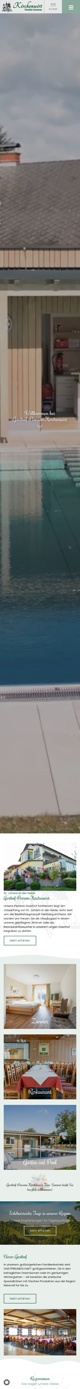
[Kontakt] (53, 4)
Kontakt (53, 9)
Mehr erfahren (40, 1005)
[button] (6, 1382)
